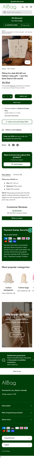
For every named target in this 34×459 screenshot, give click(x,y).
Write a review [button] (17, 218)
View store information (12, 115)
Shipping (12, 86)
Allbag (4, 69)
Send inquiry (18, 164)
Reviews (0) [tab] (17, 175)
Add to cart (23, 96)
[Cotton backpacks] (8, 278)
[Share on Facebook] (13, 145)
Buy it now (17, 102)
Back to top (17, 371)
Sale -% (17, 329)
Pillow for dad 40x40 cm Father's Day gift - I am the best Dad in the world (17, 32)
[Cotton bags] (23, 278)
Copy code (25, 25)
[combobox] (17, 12)
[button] (30, 230)
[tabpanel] (17, 189)
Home (3, 30)
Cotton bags (23, 287)
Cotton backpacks (8, 288)
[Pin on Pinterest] (17, 145)
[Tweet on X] (9, 145)
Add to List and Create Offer (18, 122)
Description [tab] (6, 175)
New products (17, 335)
